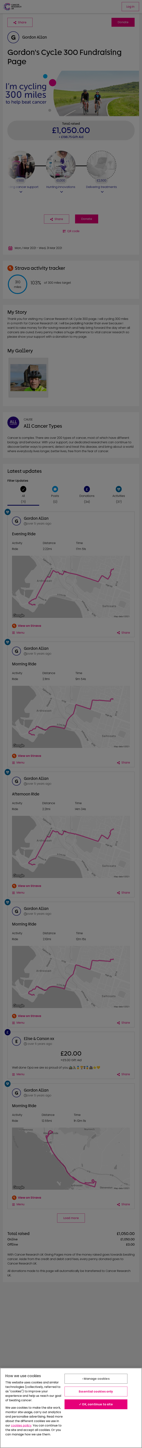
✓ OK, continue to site (96, 1404)
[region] (71, 1408)
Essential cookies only (96, 1391)
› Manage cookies (96, 1379)
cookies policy (21, 1425)
